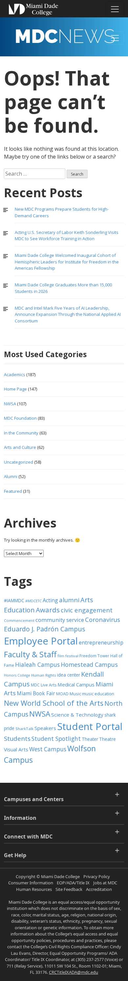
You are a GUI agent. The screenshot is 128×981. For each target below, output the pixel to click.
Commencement (19, 620)
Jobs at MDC (105, 883)
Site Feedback (68, 889)
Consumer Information (30, 883)
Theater (90, 739)
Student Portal (89, 726)
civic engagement (87, 610)
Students (17, 738)
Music (75, 694)
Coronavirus (102, 619)
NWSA (10, 404)
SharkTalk (24, 728)
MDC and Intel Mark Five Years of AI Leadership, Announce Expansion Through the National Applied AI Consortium (68, 314)
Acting (50, 600)
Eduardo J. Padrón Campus (44, 629)
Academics (14, 374)
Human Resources (34, 889)
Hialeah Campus (37, 664)
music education (98, 694)
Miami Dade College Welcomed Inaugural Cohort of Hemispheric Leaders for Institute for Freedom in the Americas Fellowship (67, 261)
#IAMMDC (14, 600)
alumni (69, 600)
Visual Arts (16, 749)
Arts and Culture (20, 447)
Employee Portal (41, 640)
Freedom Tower (94, 656)
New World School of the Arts (53, 703)
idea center (68, 675)
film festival (67, 655)
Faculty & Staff (30, 654)
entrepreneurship (101, 642)
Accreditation (99, 889)
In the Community (21, 433)
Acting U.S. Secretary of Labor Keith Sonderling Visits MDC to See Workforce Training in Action (66, 235)
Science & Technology (77, 714)
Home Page (15, 389)
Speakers (45, 728)
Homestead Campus (89, 664)
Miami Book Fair (36, 693)
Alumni (10, 476)
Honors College (17, 675)
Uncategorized (18, 462)
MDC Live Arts (43, 685)
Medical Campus (76, 684)
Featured (13, 491)
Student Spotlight (56, 738)
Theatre (107, 739)
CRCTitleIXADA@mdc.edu (73, 972)
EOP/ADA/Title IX (73, 883)
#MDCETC (33, 601)
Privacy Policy (96, 876)
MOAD (62, 694)
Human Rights (43, 675)
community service (59, 620)
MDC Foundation (20, 418)
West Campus (47, 749)
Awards (48, 609)
